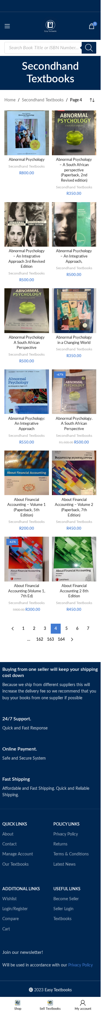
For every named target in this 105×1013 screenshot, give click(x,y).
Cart (6, 929)
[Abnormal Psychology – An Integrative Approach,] (74, 224)
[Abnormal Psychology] (26, 132)
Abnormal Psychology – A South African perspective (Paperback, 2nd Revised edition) (74, 170)
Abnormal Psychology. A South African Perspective (74, 424)
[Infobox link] (50, 683)
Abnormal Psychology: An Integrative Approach (26, 424)
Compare (10, 919)
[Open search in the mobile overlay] (50, 48)
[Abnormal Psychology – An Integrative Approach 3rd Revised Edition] (26, 224)
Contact (9, 844)
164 (61, 639)
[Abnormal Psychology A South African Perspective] (26, 310)
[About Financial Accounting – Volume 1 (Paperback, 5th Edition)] (26, 473)
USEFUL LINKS (66, 889)
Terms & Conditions (71, 854)
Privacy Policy (65, 834)
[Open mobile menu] (7, 26)
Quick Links (14, 824)
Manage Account (17, 854)
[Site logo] (50, 26)
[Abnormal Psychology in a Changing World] (74, 310)
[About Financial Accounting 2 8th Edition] (74, 559)
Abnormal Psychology (27, 159)
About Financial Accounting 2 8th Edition (74, 591)
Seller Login (63, 909)
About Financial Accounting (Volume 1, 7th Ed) (26, 591)
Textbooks (62, 919)
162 (39, 639)
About (7, 834)
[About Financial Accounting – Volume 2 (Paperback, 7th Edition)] (74, 473)
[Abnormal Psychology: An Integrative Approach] (26, 391)
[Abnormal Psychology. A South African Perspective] (74, 391)
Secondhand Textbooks (43, 100)
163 (50, 639)
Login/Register (15, 909)
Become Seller (66, 899)
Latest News (64, 864)
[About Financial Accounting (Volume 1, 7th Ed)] (26, 559)
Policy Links (66, 824)
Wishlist (9, 899)
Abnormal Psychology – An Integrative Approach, (74, 256)
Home (9, 100)
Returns (60, 844)
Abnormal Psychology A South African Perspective (27, 342)
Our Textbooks (15, 864)
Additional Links (21, 889)
